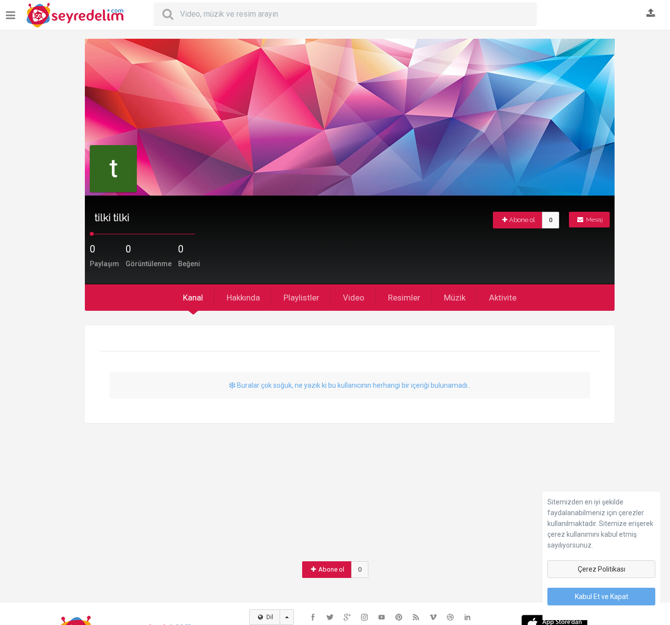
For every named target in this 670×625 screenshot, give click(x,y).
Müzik (454, 297)
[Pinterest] (399, 617)
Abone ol (522, 220)
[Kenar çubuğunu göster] (12, 11)
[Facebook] (313, 617)
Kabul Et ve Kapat (601, 596)
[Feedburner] (416, 617)
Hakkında (243, 297)
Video (353, 297)
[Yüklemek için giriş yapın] (650, 13)
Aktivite (502, 297)
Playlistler (301, 297)
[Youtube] (381, 617)
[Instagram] (364, 617)
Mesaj (594, 219)
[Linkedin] (467, 617)
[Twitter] (330, 617)
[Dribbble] (450, 617)
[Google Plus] (347, 617)
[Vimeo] (433, 617)
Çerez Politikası (601, 569)
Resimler (404, 297)
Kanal (193, 297)
